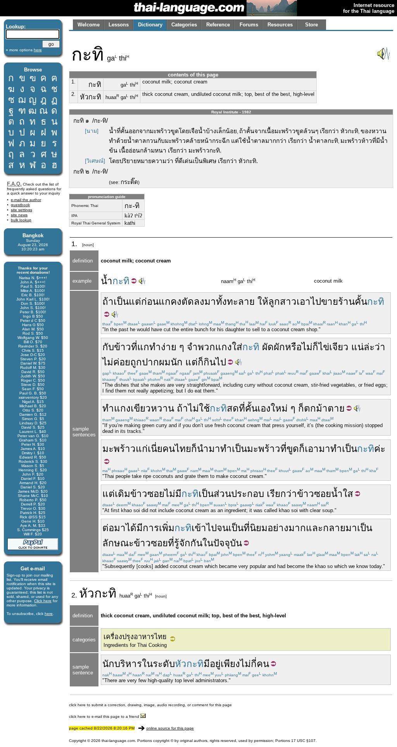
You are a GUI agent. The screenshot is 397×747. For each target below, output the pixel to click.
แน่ (357, 347)
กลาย (334, 528)
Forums (249, 25)
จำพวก (201, 347)
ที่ (134, 347)
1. (73, 82)
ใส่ (237, 347)
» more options (24, 50)
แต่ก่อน (144, 301)
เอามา (317, 448)
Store (311, 25)
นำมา (208, 448)
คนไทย (176, 448)
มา (210, 301)
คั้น (361, 301)
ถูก (136, 362)
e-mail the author (26, 200)
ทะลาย (241, 301)
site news (19, 215)
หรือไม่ (298, 347)
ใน (207, 543)
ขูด (293, 448)
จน (222, 528)
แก (165, 301)
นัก (177, 362)
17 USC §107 (303, 740)
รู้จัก (182, 543)
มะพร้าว (119, 448)
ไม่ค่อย (116, 362)
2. (73, 94)
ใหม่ (279, 408)
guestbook (20, 205)
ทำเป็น (233, 448)
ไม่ (193, 408)
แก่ (142, 448)
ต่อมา (114, 528)
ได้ (131, 528)
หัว (86, 593)
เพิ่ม (166, 528)
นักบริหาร (122, 663)
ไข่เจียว (333, 347)
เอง (264, 408)
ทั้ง (221, 301)
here (49, 613)
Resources (280, 25)
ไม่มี (172, 493)
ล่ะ (369, 347)
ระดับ (164, 663)
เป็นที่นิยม (248, 528)
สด (233, 408)
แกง (223, 347)
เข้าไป (204, 528)
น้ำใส (342, 493)
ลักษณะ (118, 543)
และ (314, 528)
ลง (199, 301)
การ (151, 528)
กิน (210, 362)
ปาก (150, 362)
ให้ (262, 301)
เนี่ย (155, 448)
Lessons (119, 25)
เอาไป (309, 301)
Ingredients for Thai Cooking (135, 645)
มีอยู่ (212, 663)
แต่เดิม (116, 493)
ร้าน (346, 301)
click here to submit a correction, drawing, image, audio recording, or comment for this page (150, 705)
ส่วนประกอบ (239, 493)
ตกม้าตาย (324, 408)
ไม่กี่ (248, 663)
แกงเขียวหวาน (144, 408)
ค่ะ (379, 448)
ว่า (380, 347)
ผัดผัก (273, 347)
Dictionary (150, 25)
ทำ (155, 347)
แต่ (191, 362)
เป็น (121, 301)
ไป (221, 362)
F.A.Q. (14, 184)
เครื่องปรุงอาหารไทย (135, 637)
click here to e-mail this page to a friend (104, 716)
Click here (43, 601)
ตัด (187, 301)
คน (263, 663)
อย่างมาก (287, 528)
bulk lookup (21, 220)
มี (139, 528)
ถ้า (108, 301)
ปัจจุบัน (227, 543)
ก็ (315, 347)
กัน (196, 543)
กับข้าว (116, 347)
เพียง (230, 663)
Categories (184, 25)
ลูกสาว (282, 301)
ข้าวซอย (147, 493)
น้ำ (106, 281)
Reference (218, 25)
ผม (165, 362)
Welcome (89, 25)
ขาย (329, 301)
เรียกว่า (282, 493)
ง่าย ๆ (172, 347)
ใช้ (204, 408)
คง (176, 301)
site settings (21, 210)
